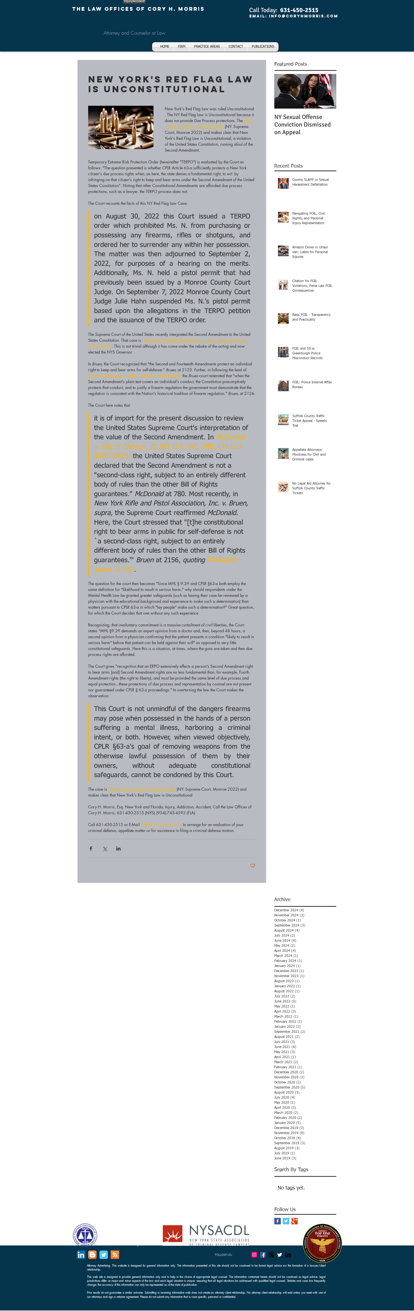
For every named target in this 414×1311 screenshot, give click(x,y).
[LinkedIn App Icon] (81, 1255)
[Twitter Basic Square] (286, 1221)
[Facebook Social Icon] (263, 1255)
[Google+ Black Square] (271, 1255)
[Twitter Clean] (279, 1255)
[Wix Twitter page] (103, 1255)
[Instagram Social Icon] (254, 1255)
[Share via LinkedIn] (118, 848)
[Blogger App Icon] (92, 1255)
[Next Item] (327, 91)
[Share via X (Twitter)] (104, 848)
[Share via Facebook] (91, 848)
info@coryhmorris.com (303, 16)
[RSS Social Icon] (115, 1255)
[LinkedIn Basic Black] (288, 1255)
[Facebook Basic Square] (277, 1221)
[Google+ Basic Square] (294, 1221)
